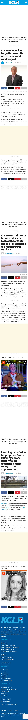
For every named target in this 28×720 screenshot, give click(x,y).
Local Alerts (4, 670)
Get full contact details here (9, 704)
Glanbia (7, 507)
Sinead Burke (9, 62)
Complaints (4, 674)
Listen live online (6, 663)
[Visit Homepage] (14, 2)
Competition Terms (6, 680)
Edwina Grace (9, 253)
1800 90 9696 (6, 699)
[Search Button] (26, 2)
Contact (16, 710)
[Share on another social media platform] (24, 88)
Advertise (4, 676)
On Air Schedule (6, 678)
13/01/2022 (17, 62)
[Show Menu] (2, 2)
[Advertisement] (14, 20)
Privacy (10, 710)
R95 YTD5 (4, 695)
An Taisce (4, 503)
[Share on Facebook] (4, 88)
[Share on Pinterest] (18, 88)
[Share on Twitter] (11, 88)
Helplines (4, 672)
